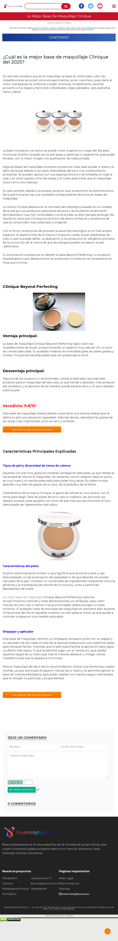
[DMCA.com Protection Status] (10, 920)
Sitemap (64, 888)
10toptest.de (39, 888)
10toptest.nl (10, 878)
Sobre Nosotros (69, 883)
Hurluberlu (9, 893)
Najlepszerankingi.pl (15, 888)
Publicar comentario (23, 789)
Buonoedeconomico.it (45, 883)
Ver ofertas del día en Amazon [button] (32, 429)
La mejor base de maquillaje (22, 597)
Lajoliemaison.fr (41, 878)
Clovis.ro (7, 883)
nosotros (89, 30)
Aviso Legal (66, 878)
